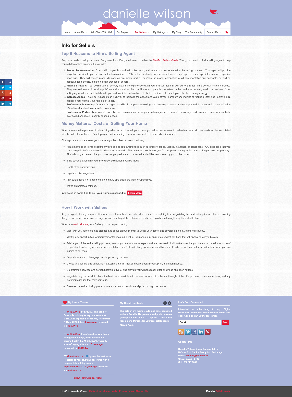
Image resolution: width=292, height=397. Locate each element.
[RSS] (181, 332)
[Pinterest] (208, 332)
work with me (80, 224)
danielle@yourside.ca (197, 355)
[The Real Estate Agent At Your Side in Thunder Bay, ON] (146, 26)
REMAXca (72, 325)
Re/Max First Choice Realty (103, 390)
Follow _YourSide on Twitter (87, 377)
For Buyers (122, 32)
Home (67, 32)
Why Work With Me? (101, 32)
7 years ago (97, 344)
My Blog (176, 32)
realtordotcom (74, 370)
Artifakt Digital (223, 390)
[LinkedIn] (201, 332)
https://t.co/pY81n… (74, 366)
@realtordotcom (75, 356)
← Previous (165, 303)
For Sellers (141, 32)
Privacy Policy (126, 390)
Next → (169, 303)
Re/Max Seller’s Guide (165, 60)
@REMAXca (73, 311)
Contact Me (212, 32)
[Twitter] (188, 332)
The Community (193, 32)
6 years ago (91, 322)
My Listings (159, 32)
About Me (79, 32)
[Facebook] (194, 332)
